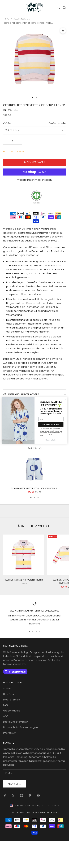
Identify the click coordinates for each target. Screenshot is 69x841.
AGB (5, 716)
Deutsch (52, 805)
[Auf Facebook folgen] (4, 795)
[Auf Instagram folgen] (21, 795)
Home (6, 19)
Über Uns (8, 694)
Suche (7, 688)
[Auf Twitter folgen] (13, 795)
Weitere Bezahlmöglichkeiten (34, 179)
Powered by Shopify (47, 813)
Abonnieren (14, 783)
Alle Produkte (21, 19)
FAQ (5, 705)
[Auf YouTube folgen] (38, 795)
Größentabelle (57, 123)
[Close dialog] (65, 399)
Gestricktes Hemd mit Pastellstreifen (23, 580)
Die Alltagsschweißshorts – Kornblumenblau (34, 488)
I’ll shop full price (51, 440)
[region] (34, 614)
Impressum (10, 732)
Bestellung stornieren (15, 721)
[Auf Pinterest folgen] (29, 795)
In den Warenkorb (34, 162)
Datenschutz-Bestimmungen (20, 727)
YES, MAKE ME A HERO (50, 424)
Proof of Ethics (11, 699)
